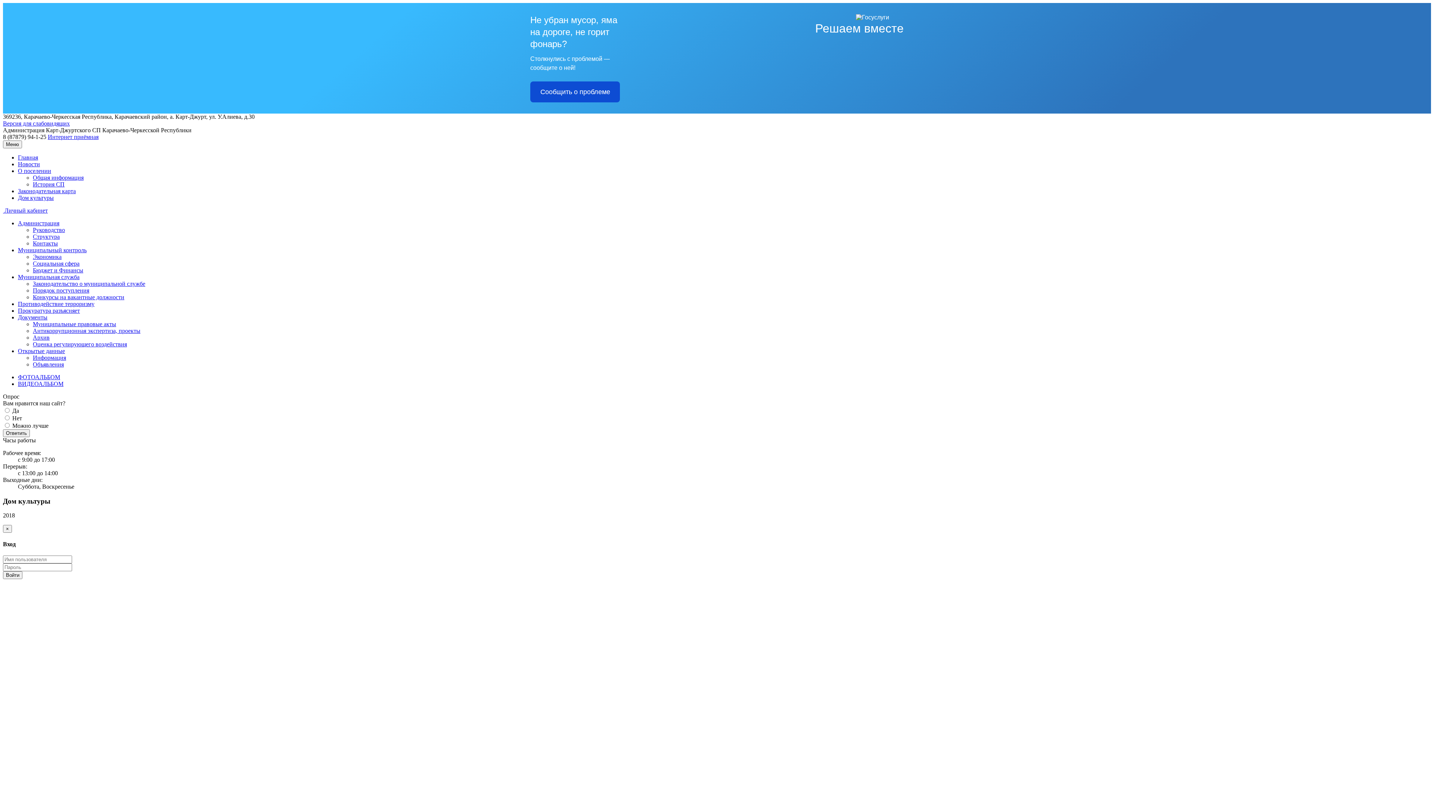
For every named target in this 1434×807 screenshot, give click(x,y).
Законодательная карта (47, 191)
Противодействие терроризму (56, 304)
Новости (29, 164)
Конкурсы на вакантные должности (78, 297)
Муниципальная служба (49, 277)
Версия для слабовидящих (36, 123)
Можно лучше (30, 426)
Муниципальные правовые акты (74, 324)
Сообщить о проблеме (575, 92)
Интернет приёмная (73, 137)
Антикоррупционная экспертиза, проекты (86, 331)
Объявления (48, 364)
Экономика (47, 257)
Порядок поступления (61, 290)
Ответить (16, 433)
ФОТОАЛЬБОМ (39, 377)
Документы (32, 317)
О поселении (34, 171)
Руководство (49, 230)
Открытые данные (41, 351)
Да (15, 411)
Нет (16, 418)
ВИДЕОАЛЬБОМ (40, 384)
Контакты (45, 243)
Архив (41, 337)
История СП (49, 184)
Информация (49, 358)
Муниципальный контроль (52, 250)
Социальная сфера (56, 263)
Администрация (38, 223)
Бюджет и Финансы (58, 270)
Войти (12, 575)
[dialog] (717, 552)
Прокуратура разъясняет (49, 310)
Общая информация (58, 177)
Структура (46, 237)
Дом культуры (36, 198)
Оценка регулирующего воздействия (80, 344)
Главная (28, 157)
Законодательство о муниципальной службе (89, 284)
